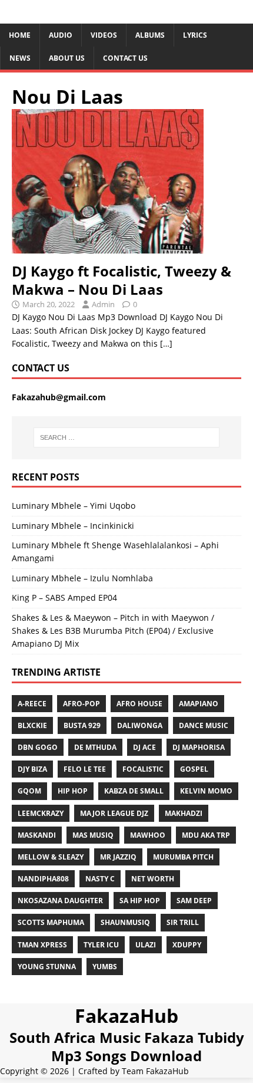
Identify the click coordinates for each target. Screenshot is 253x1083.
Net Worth (152, 879)
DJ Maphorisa (198, 747)
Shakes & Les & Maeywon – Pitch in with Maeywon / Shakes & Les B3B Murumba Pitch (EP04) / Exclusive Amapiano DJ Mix (113, 631)
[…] (166, 343)
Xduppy (186, 945)
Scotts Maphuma (51, 922)
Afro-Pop (81, 704)
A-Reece (32, 704)
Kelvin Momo (206, 791)
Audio (60, 35)
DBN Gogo (38, 747)
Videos (104, 35)
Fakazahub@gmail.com (59, 397)
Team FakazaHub (155, 1071)
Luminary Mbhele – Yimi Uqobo (73, 505)
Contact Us (125, 58)
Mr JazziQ (118, 857)
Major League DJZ (114, 813)
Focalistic (143, 769)
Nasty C (100, 879)
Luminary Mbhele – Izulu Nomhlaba (82, 578)
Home (20, 35)
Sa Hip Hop (139, 901)
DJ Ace (144, 747)
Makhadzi (183, 813)
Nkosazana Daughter (60, 901)
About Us (67, 58)
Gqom (29, 791)
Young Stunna (47, 967)
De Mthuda (95, 747)
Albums (150, 35)
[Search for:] (127, 437)
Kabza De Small (134, 791)
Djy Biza (32, 769)
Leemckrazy (41, 813)
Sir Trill (183, 922)
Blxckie (32, 725)
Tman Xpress (42, 945)
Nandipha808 (43, 879)
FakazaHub (126, 1015)
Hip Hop (73, 791)
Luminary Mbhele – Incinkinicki (73, 525)
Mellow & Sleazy (51, 857)
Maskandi (37, 835)
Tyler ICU (101, 945)
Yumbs (104, 967)
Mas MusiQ (93, 835)
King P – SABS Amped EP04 (64, 597)
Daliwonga (139, 725)
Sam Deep (194, 901)
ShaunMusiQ (125, 922)
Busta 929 (82, 725)
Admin (103, 304)
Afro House (139, 704)
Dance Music (203, 725)
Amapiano (198, 704)
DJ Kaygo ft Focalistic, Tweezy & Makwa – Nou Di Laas (121, 280)
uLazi (145, 945)
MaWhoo (147, 835)
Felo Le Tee (85, 769)
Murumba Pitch (183, 857)
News (20, 58)
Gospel (194, 769)
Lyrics (195, 35)
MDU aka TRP (206, 835)
